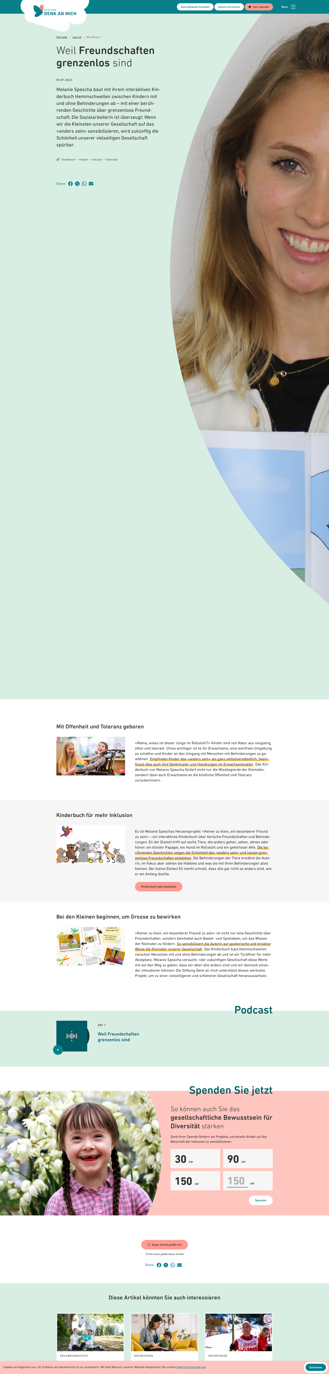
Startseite (61, 37)
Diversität (111, 159)
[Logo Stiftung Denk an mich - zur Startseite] (55, 11)
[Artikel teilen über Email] (92, 183)
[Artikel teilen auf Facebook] (71, 183)
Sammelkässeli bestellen (195, 7)
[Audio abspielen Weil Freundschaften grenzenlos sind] (58, 1050)
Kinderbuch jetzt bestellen (158, 886)
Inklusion (97, 159)
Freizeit (83, 159)
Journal (76, 37)
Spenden (261, 1200)
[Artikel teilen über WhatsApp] (85, 183)
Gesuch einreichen (229, 7)
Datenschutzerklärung (191, 1367)
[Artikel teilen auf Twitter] (78, 183)
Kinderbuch (68, 159)
